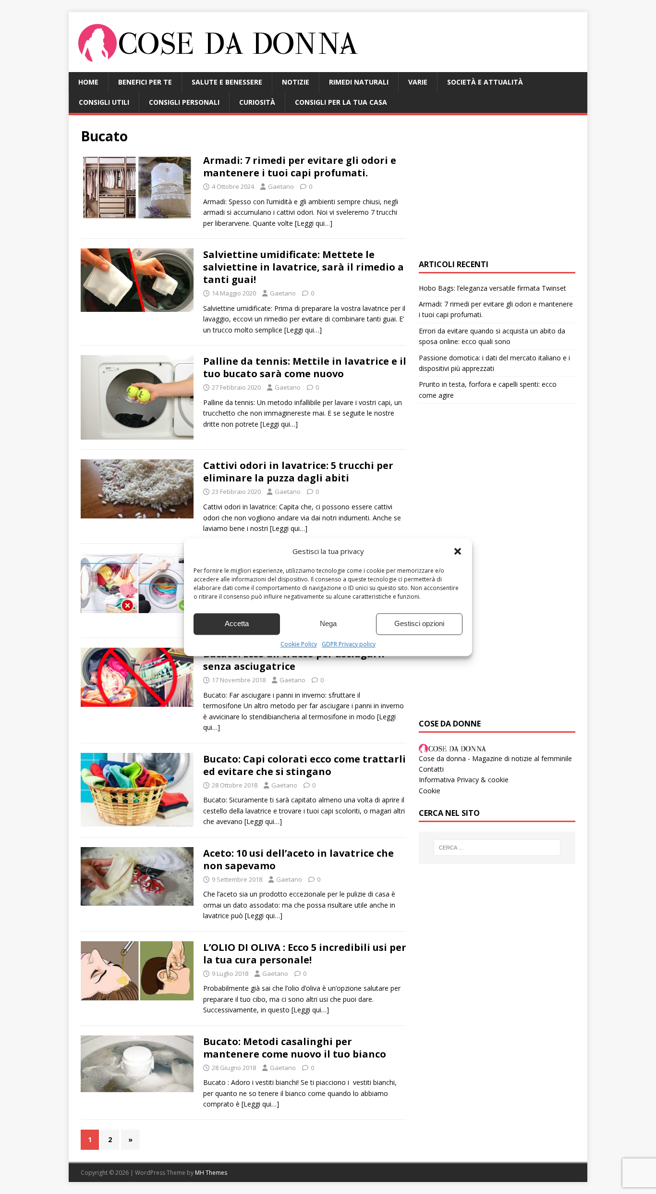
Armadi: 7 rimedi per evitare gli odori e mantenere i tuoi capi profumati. (299, 166)
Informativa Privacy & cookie (464, 779)
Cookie (429, 790)
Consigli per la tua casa (341, 102)
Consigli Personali (184, 102)
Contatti (431, 769)
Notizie (295, 81)
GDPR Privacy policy (349, 644)
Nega (328, 623)
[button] (457, 551)
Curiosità (257, 102)
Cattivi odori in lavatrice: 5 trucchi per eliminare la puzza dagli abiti (298, 471)
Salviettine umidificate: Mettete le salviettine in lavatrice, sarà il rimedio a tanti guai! (303, 267)
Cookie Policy (298, 644)
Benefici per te (145, 81)
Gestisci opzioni (419, 623)
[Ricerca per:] (497, 847)
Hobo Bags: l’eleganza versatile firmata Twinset (492, 288)
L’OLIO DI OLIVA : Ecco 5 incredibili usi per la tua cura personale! (304, 953)
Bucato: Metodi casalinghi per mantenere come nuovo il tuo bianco (294, 1047)
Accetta (237, 623)
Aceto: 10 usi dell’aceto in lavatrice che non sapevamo (298, 859)
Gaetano (281, 186)
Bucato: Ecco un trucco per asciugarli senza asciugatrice (294, 660)
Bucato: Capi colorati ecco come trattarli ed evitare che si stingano (304, 765)
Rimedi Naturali (359, 81)
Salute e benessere (227, 81)
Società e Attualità (485, 81)
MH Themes (211, 1173)
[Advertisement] (497, 187)
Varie (417, 81)
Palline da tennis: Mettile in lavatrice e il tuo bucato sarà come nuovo (304, 367)
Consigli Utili (104, 102)
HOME (88, 81)
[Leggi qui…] (313, 223)
